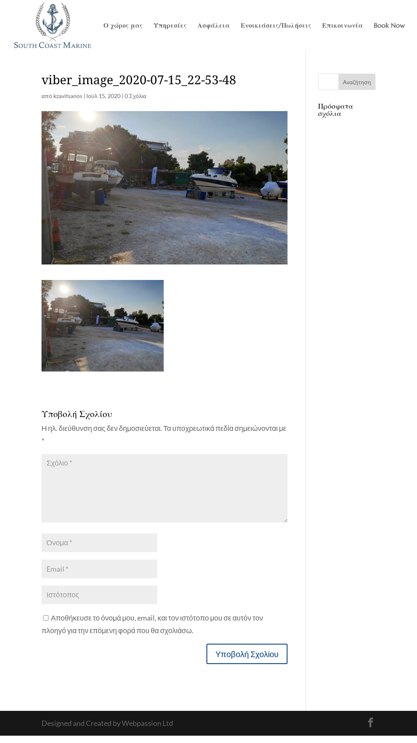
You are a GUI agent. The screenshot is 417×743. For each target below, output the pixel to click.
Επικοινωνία (342, 25)
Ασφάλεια (214, 25)
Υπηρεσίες (170, 25)
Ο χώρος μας (123, 25)
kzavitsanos (67, 95)
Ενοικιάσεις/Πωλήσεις (276, 25)
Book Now (389, 25)
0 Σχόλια (135, 95)
